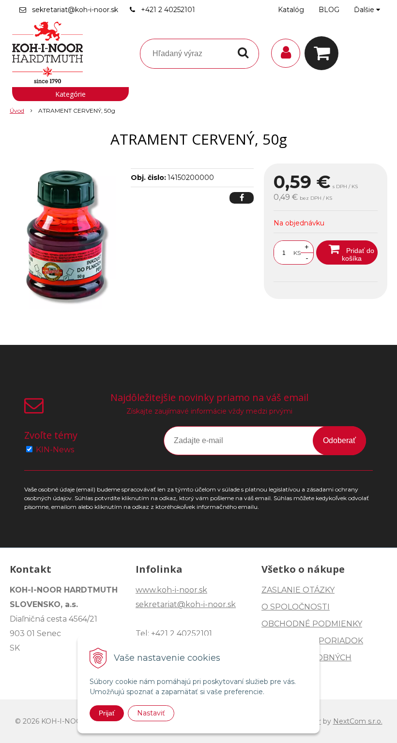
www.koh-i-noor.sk (171, 589)
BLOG (329, 9)
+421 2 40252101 (168, 9)
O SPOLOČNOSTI (295, 606)
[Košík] (324, 53)
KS (297, 252)
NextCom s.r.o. (357, 721)
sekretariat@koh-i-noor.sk (75, 9)
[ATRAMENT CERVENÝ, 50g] (66, 236)
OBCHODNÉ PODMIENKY (311, 623)
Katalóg (291, 9)
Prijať (107, 713)
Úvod (17, 110)
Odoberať (339, 440)
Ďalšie (365, 9)
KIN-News (55, 449)
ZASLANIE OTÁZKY (298, 589)
